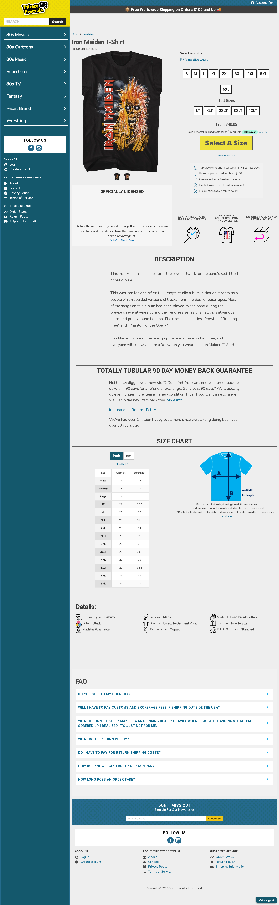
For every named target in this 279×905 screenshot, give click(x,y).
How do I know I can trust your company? (117, 766)
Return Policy (19, 216)
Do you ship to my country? (104, 694)
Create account (20, 169)
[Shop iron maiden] (122, 222)
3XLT (238, 110)
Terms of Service (21, 198)
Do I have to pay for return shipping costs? (119, 752)
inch (116, 455)
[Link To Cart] (271, 2)
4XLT (252, 110)
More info (174, 400)
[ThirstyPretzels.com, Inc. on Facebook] (31, 148)
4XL (250, 73)
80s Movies (17, 35)
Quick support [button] (266, 900)
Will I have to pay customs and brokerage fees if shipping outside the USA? (149, 707)
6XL (226, 89)
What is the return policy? (103, 739)
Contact (15, 188)
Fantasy (14, 96)
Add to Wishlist (226, 155)
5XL (263, 73)
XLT (209, 110)
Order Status (18, 212)
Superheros (17, 72)
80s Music (16, 59)
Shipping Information (24, 221)
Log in (14, 164)
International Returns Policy (132, 409)
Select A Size (226, 143)
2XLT (223, 110)
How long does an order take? (106, 779)
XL (213, 73)
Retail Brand (18, 108)
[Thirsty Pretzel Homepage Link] (35, 16)
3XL (238, 73)
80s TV (13, 84)
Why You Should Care (122, 240)
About (14, 183)
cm (128, 455)
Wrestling (16, 121)
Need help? (122, 464)
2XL (225, 73)
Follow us (35, 140)
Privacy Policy (19, 193)
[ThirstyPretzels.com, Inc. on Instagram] (39, 148)
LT (198, 110)
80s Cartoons (19, 47)
